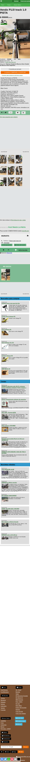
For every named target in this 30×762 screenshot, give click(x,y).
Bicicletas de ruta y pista (18, 220)
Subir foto (20, 718)
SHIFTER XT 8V (6, 369)
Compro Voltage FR (7, 355)
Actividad (6, 242)
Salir (21, 751)
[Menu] (1, 1)
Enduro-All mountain (21, 707)
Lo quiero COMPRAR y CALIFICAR (15, 72)
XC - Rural (18, 690)
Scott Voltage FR (6, 329)
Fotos (8, 5)
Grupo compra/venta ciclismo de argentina (14, 399)
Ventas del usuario (20, 245)
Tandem (3, 708)
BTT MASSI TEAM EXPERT (9, 495)
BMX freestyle (19, 699)
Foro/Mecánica (5, 692)
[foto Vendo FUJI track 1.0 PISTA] (6, 269)
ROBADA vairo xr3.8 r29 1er (9, 535)
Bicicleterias (6, 735)
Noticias (3, 704)
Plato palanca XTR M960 (8, 425)
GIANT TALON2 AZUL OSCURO (10, 508)
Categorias (3, 724)
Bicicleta (5, 695)
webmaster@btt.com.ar (23, 756)
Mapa (14, 751)
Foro (2, 5)
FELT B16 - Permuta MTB (9, 412)
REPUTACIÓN (22, 250)
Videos (5, 732)
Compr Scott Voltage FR (8, 316)
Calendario (3, 706)
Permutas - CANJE (6, 728)
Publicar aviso (21, 721)
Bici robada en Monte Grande (10, 521)
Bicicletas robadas (8, 464)
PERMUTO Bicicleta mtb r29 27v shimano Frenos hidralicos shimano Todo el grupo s (14, 387)
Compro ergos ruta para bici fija (11, 303)
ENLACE (9, 253)
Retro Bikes (19, 705)
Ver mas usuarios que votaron (9, 117)
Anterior (4, 151)
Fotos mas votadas (21, 713)
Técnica (3, 698)
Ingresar (16, 1)
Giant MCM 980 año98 (8, 469)
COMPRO (3, 721)
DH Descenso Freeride (22, 696)
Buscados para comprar (10, 298)
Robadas (3, 702)
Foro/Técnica (4, 690)
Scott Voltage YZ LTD (8, 342)
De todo (18, 703)
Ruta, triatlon (19, 701)
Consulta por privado (15, 69)
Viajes (17, 694)
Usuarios (5, 741)
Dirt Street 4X (19, 697)
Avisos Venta (17, 5)
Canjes (3, 381)
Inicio (7, 751)
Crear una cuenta (25, 1)
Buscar (2, 726)
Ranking (18, 709)
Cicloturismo (6, 738)
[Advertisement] (15, 134)
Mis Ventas (7, 266)
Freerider (3, 710)
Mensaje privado (7, 245)
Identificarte (25, 231)
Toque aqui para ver (10, 62)
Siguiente (25, 151)
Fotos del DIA (19, 711)
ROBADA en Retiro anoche (9, 482)
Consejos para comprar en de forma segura (12, 75)
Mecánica (3, 700)
